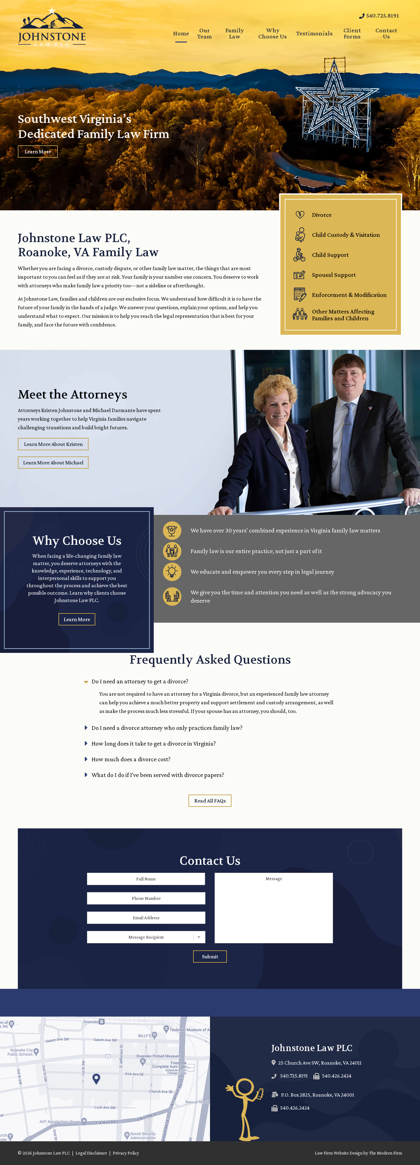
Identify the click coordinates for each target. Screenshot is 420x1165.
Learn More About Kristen (53, 444)
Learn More (38, 151)
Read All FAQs (210, 801)
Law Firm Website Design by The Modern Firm (358, 1153)
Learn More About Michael (53, 462)
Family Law (234, 33)
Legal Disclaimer (91, 1153)
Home (181, 33)
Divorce (322, 214)
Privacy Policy (126, 1153)
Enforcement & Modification (349, 294)
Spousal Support (334, 274)
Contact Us (386, 33)
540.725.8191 (382, 15)
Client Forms (352, 33)
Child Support (330, 254)
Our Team (204, 33)
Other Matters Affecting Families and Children (343, 315)
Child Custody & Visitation (346, 234)
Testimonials (314, 33)
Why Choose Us (272, 33)
